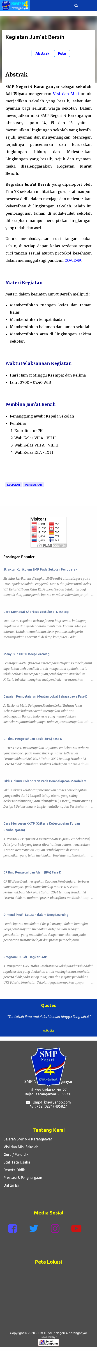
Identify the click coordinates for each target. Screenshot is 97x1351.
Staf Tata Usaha (16, 1166)
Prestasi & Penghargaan (22, 1182)
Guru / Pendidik (15, 1159)
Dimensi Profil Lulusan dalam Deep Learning (36, 915)
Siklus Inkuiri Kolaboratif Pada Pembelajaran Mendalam (44, 781)
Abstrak (42, 53)
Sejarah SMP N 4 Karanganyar (27, 1143)
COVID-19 (73, 260)
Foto (62, 53)
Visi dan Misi (66, 93)
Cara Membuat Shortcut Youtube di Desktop (36, 612)
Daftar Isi (10, 1189)
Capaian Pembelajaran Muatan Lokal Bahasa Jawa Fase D (45, 696)
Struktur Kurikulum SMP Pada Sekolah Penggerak (40, 569)
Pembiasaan (33, 484)
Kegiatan (13, 484)
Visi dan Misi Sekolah (20, 1151)
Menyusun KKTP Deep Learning (26, 654)
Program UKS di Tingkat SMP (25, 957)
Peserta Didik (13, 1174)
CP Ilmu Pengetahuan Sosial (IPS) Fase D (32, 739)
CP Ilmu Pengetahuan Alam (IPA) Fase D (32, 872)
